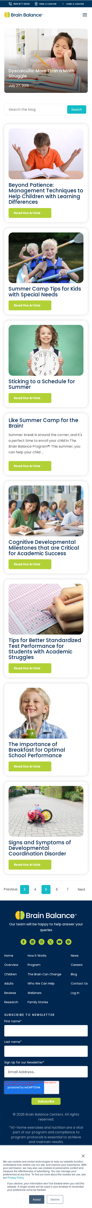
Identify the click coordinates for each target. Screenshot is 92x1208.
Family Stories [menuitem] (38, 1002)
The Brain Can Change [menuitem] (44, 974)
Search (76, 109)
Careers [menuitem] (77, 965)
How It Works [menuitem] (37, 956)
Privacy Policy (15, 1177)
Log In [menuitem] (75, 993)
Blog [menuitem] (74, 974)
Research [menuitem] (11, 1002)
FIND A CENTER (47, 4)
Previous (9, 889)
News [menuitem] (75, 956)
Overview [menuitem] (11, 965)
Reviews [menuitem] (10, 993)
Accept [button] (37, 1199)
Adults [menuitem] (8, 984)
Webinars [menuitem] (35, 993)
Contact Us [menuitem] (79, 984)
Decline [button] (54, 1199)
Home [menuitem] (8, 956)
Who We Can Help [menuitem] (41, 984)
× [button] (83, 1154)
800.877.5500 (21, 4)
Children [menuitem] (10, 974)
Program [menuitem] (34, 965)
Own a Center (75, 4)
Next (81, 889)
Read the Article (27, 213)
